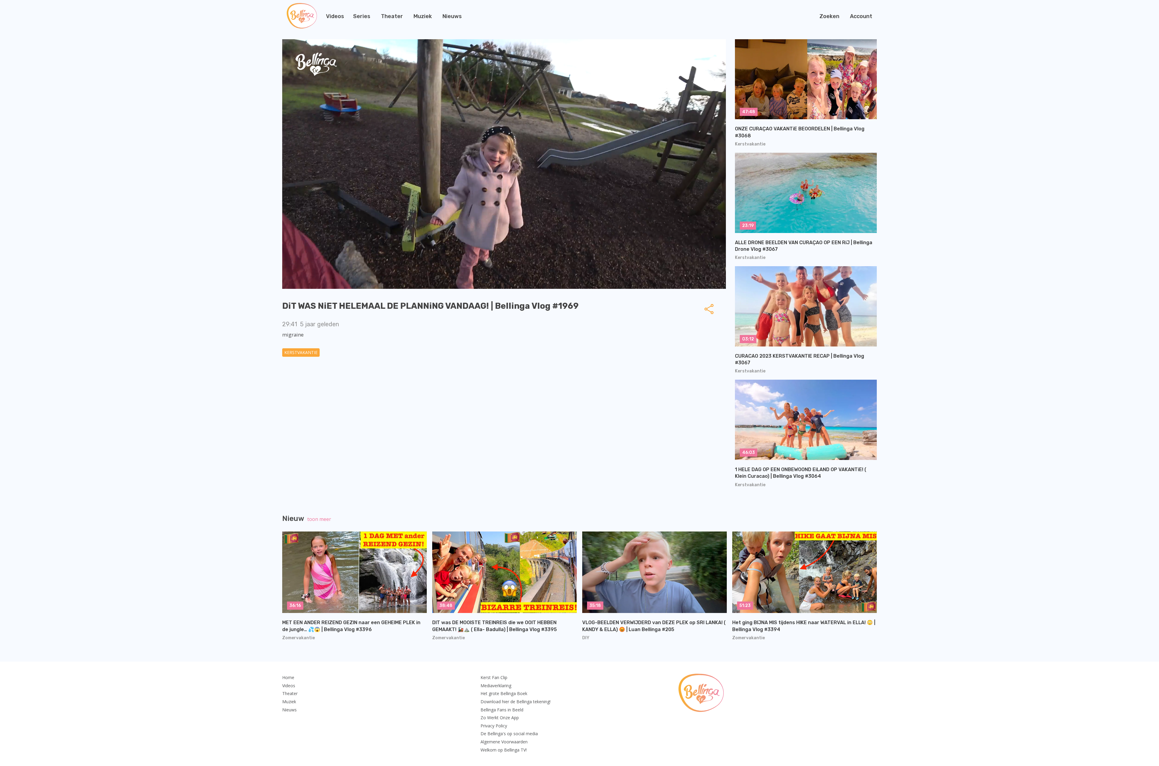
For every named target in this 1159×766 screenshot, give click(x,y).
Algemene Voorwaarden (504, 742)
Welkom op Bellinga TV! (504, 750)
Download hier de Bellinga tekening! (516, 701)
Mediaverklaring (496, 685)
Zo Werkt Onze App (500, 717)
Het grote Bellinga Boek (504, 693)
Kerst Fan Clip (494, 677)
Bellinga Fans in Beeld (502, 710)
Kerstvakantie (301, 352)
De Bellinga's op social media (509, 733)
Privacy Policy (494, 726)
